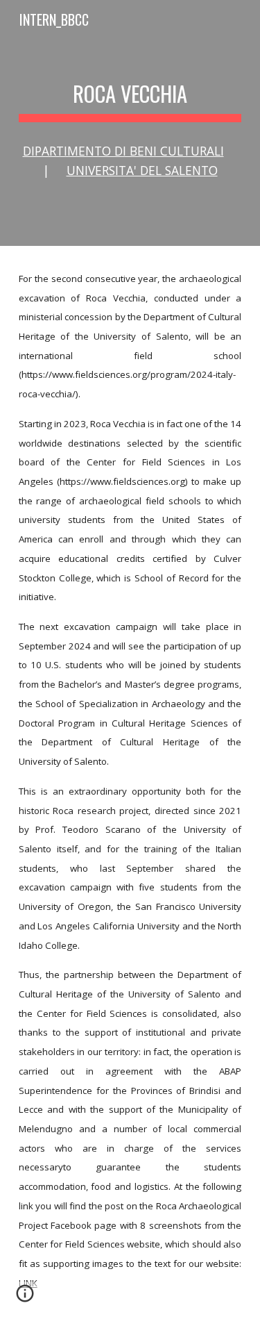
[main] (130, 94)
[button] (25, 1298)
